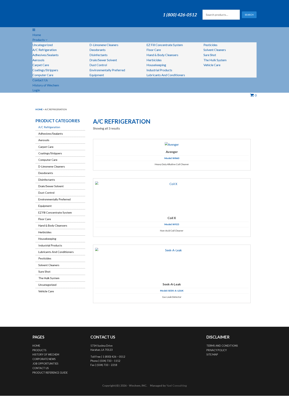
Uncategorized (42, 45)
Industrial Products (159, 70)
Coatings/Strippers (45, 70)
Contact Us (40, 80)
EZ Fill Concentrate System (164, 45)
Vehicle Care (211, 65)
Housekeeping (156, 65)
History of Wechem (45, 85)
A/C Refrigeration (44, 50)
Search (249, 14)
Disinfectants (98, 55)
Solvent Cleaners (214, 50)
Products (38, 40)
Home (36, 35)
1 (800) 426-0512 (180, 14)
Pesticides (210, 45)
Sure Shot (209, 55)
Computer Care (42, 75)
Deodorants (97, 50)
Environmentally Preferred (107, 70)
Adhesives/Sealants (45, 55)
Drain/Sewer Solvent (103, 60)
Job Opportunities (45, 363)
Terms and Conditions (222, 345)
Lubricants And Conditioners (165, 75)
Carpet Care (40, 65)
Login (36, 90)
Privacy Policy (216, 350)
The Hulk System (214, 60)
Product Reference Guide (50, 372)
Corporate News (44, 359)
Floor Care (153, 50)
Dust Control (98, 65)
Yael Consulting (176, 385)
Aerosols (38, 60)
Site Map (212, 354)
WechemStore (65, 13)
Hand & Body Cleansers (162, 55)
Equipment (96, 75)
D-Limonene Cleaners (103, 45)
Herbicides (154, 60)
